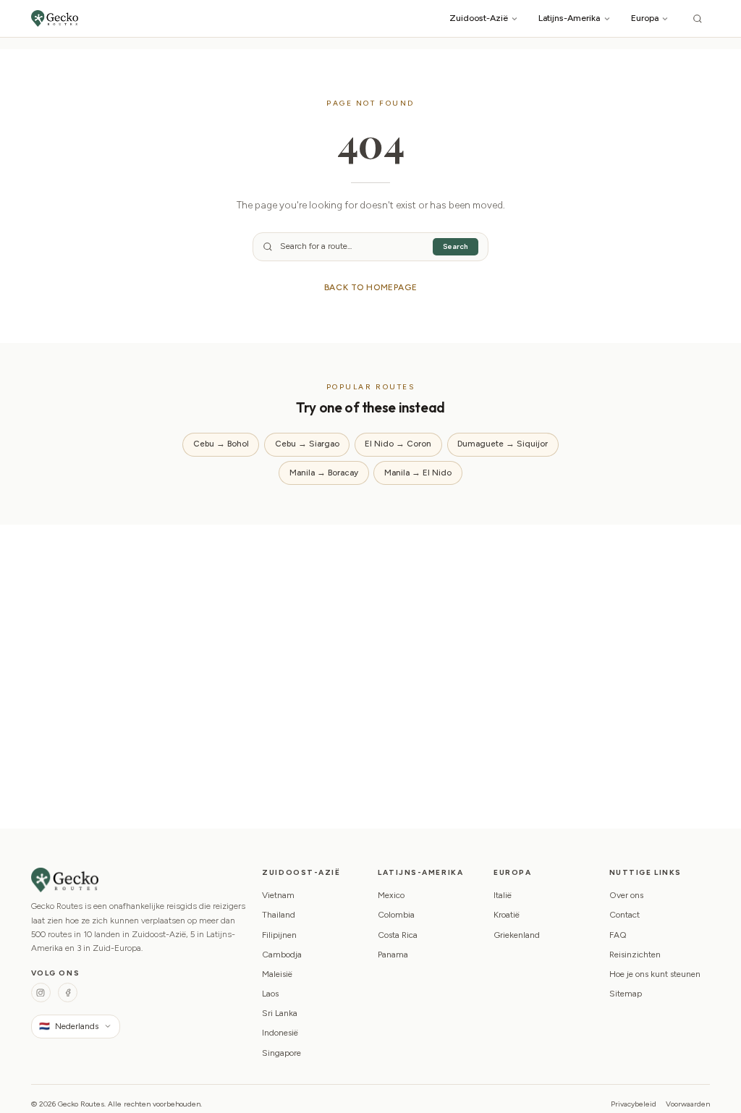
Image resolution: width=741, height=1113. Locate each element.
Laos (270, 994)
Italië (503, 895)
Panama (393, 954)
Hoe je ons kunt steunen (654, 974)
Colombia (396, 915)
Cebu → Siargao (307, 444)
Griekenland (517, 935)
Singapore (281, 1053)
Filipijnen (279, 935)
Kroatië (507, 915)
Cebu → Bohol (221, 444)
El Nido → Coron (398, 444)
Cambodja (282, 954)
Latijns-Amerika (569, 17)
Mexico (391, 895)
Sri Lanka (279, 1013)
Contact (624, 915)
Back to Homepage (371, 287)
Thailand (278, 915)
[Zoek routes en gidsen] (697, 18)
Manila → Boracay (323, 472)
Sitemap (625, 994)
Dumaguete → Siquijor (502, 444)
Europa (645, 17)
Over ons (626, 895)
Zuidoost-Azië (478, 17)
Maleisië (277, 974)
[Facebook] (67, 992)
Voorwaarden (688, 1104)
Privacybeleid (633, 1104)
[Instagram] (41, 992)
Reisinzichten (635, 954)
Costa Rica (398, 935)
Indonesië (280, 1033)
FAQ (618, 935)
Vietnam (278, 895)
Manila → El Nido (418, 472)
